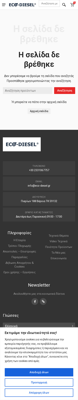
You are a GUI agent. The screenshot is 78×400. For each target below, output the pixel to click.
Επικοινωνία (58, 258)
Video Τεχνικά (58, 241)
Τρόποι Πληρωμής (19, 246)
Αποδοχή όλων (39, 372)
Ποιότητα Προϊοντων (58, 247)
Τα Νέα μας (58, 252)
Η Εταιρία (20, 240)
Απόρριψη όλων (39, 392)
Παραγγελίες (19, 257)
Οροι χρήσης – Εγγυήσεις (19, 272)
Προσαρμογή (39, 382)
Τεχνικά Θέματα (59, 235)
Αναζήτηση (64, 90)
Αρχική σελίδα (39, 111)
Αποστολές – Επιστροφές (19, 251)
